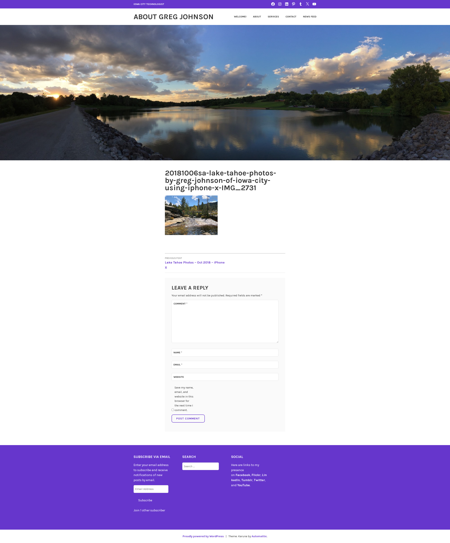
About (257, 16)
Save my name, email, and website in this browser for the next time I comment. (184, 399)
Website (178, 376)
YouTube (243, 485)
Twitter (259, 480)
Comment (180, 303)
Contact (290, 16)
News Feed (309, 16)
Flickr (256, 475)
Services (273, 16)
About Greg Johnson (174, 16)
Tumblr (246, 480)
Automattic (259, 536)
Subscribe (145, 500)
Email (177, 364)
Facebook (243, 475)
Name (177, 352)
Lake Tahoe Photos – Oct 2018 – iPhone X (195, 263)
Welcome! (240, 16)
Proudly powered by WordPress (203, 536)
